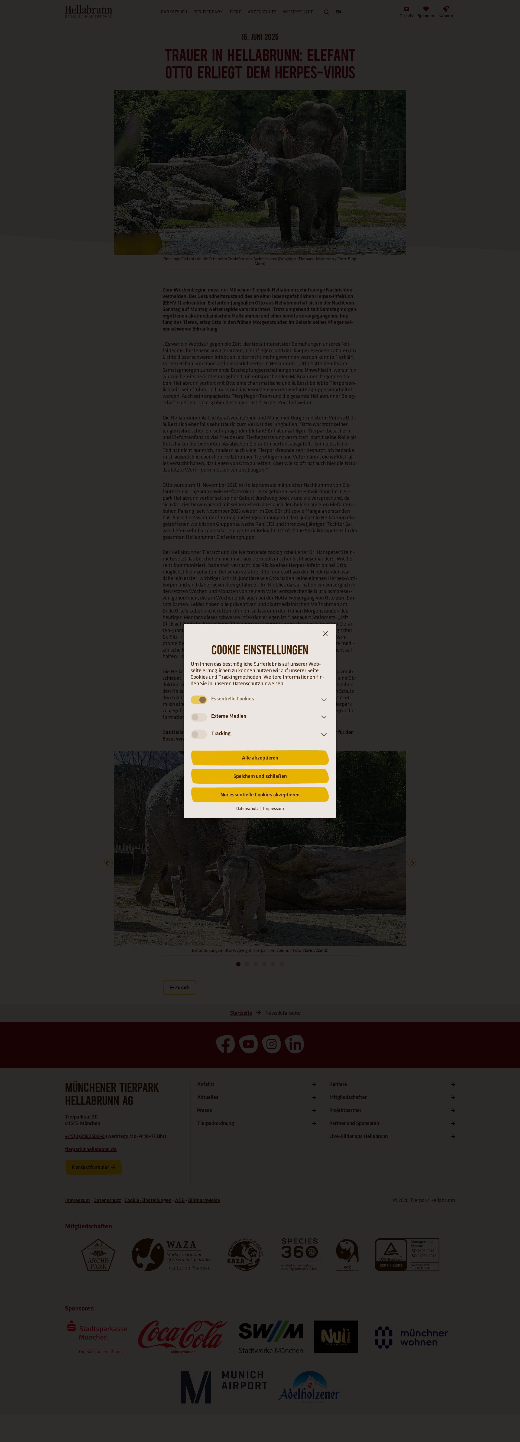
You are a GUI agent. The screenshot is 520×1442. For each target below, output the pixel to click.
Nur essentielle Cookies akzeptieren (260, 794)
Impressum (273, 809)
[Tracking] (322, 734)
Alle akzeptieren (260, 757)
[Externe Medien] (322, 717)
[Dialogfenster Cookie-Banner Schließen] (325, 634)
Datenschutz (247, 809)
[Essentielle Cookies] (322, 699)
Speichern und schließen (260, 776)
